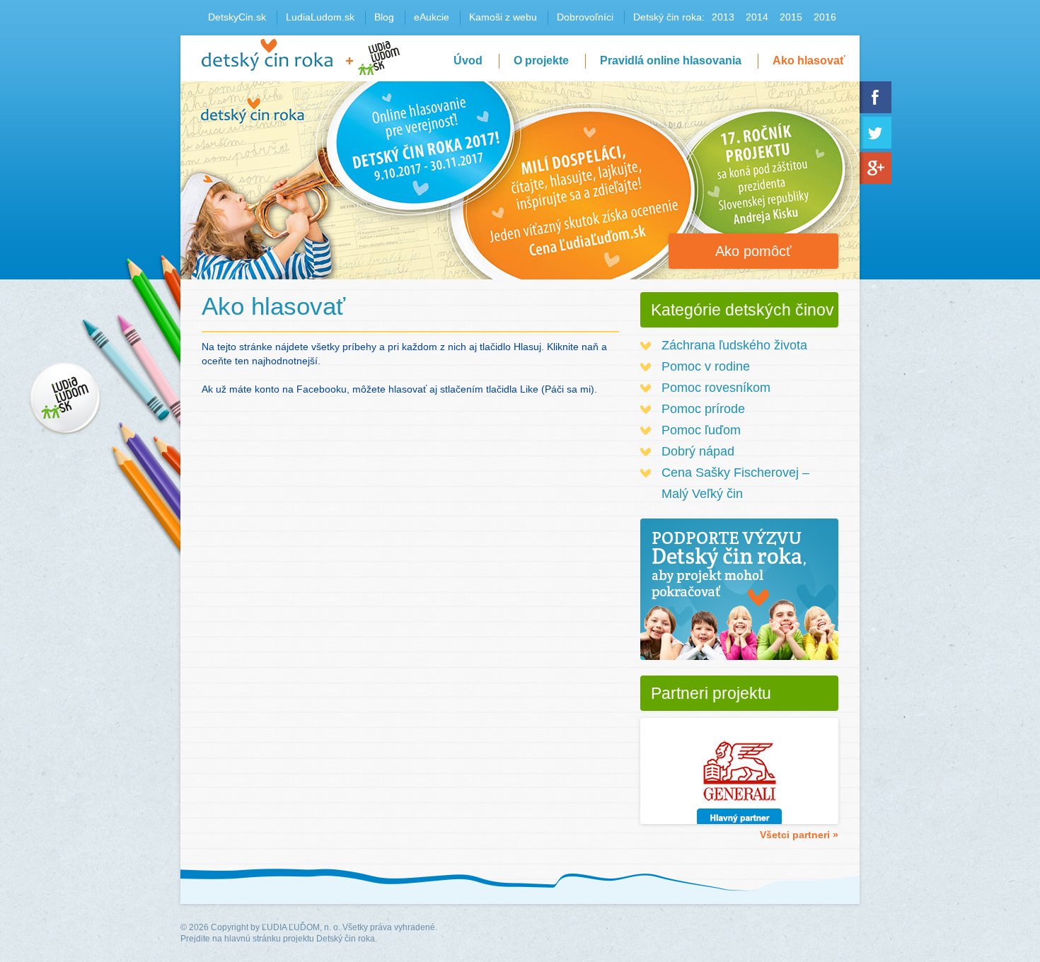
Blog (384, 17)
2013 (723, 17)
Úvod (468, 60)
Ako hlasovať (809, 60)
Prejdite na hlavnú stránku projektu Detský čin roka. (278, 939)
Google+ (875, 168)
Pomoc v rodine (705, 366)
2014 (757, 17)
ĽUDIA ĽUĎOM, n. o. (301, 927)
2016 (825, 17)
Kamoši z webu (503, 17)
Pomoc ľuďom (701, 430)
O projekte (541, 60)
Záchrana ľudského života (734, 345)
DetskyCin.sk (237, 17)
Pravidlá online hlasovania (670, 60)
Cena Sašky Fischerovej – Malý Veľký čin (735, 483)
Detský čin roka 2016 (267, 55)
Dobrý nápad (697, 451)
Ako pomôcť (753, 251)
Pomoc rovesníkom (715, 388)
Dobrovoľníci (585, 17)
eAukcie (431, 17)
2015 (791, 17)
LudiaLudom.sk (320, 17)
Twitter (875, 133)
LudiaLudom (379, 58)
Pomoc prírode (703, 409)
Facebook (875, 97)
